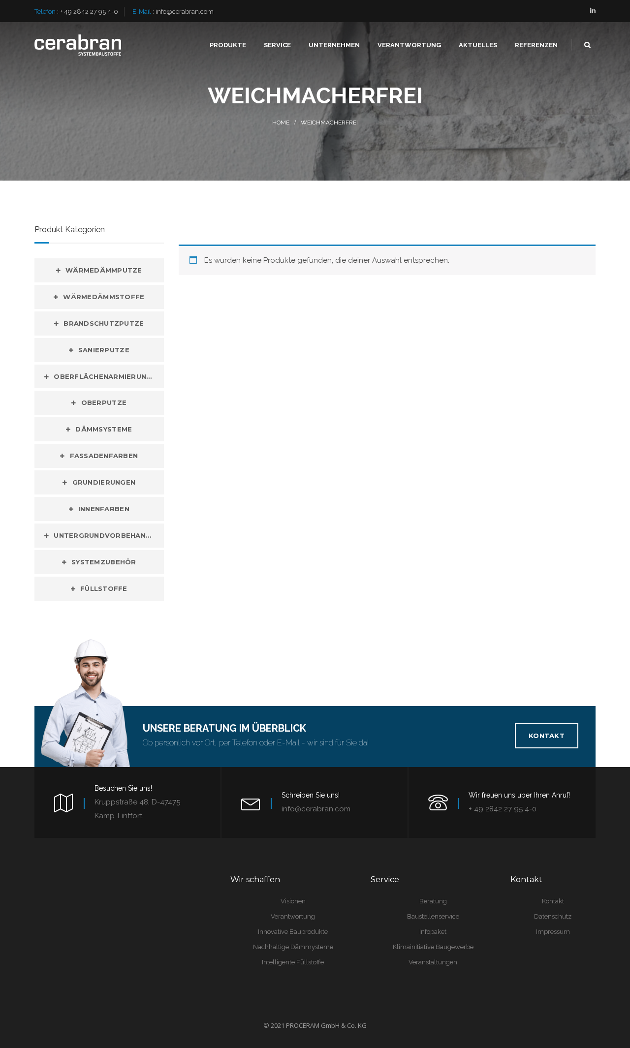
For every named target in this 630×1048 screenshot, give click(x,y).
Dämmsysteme (103, 429)
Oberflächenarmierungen (107, 376)
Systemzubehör (103, 562)
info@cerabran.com (185, 11)
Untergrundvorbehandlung (108, 535)
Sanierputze (103, 350)
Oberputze (103, 402)
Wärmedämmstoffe (103, 297)
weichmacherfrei (329, 122)
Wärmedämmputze (103, 270)
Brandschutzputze (103, 323)
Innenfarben (103, 509)
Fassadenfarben (104, 456)
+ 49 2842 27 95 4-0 (89, 11)
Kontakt (547, 736)
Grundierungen (103, 482)
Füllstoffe (103, 588)
